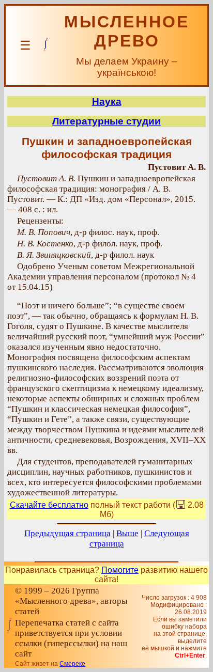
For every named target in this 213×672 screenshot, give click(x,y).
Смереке (72, 663)
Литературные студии (106, 121)
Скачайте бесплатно (49, 505)
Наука (106, 101)
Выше (127, 533)
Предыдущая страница (67, 533)
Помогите (120, 570)
